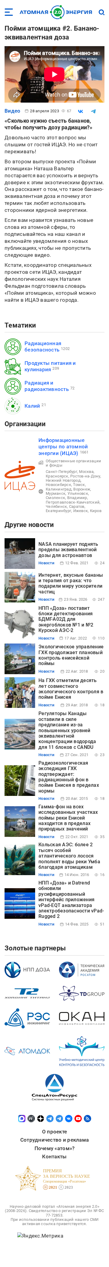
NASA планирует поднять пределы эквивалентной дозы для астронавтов (68, 549)
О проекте (54, 1132)
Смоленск (55, 497)
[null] (80, 111)
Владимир (77, 497)
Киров (95, 510)
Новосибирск (58, 484)
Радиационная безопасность (43, 346)
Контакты (54, 1156)
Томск (79, 484)
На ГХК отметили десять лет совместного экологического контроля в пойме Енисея (70, 689)
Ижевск (80, 510)
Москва (86, 471)
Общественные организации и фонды (73, 463)
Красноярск (57, 476)
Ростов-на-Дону (85, 476)
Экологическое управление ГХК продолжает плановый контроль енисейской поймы (71, 655)
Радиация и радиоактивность (47, 386)
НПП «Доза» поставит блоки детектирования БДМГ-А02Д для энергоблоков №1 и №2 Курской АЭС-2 (65, 619)
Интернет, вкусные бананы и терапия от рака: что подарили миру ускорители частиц (70, 583)
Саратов (76, 506)
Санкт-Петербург (61, 471)
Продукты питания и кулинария (50, 366)
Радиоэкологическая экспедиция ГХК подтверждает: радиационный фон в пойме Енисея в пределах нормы (68, 777)
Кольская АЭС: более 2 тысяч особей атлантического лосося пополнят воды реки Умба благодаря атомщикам (69, 856)
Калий (32, 406)
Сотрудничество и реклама (54, 1140)
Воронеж (81, 489)
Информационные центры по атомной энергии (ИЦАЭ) (63, 446)
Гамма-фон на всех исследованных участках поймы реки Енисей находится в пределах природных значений (68, 818)
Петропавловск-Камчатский (73, 502)
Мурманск (55, 493)
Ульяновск (78, 493)
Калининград (58, 489)
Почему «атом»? (55, 1148)
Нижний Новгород (63, 480)
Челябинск (56, 506)
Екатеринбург (58, 510)
